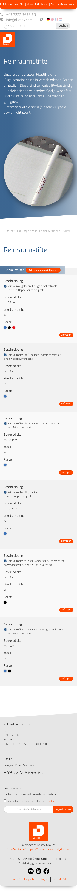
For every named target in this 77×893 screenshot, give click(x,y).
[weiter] (50, 801)
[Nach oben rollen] (69, 885)
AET (25, 849)
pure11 (34, 849)
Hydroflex (63, 849)
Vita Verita (14, 849)
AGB (6, 731)
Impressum (11, 739)
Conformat (47, 849)
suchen (63, 25)
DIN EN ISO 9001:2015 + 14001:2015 (26, 744)
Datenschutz (11, 735)
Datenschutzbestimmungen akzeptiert (26, 801)
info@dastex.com (19, 20)
